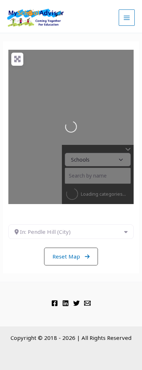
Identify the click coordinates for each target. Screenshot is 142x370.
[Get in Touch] (87, 303)
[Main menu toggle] (127, 17)
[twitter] (76, 303)
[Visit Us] (54, 303)
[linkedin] (65, 303)
